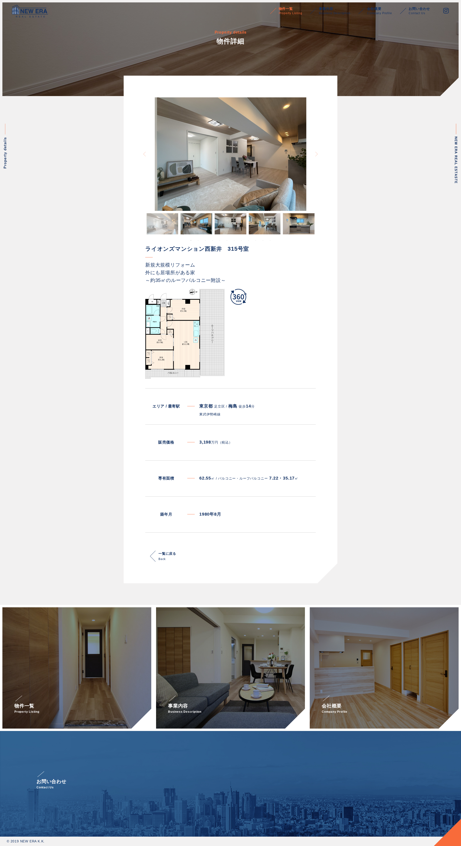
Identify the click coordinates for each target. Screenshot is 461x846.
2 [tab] (198, 240)
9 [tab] (248, 240)
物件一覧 (290, 11)
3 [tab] (205, 240)
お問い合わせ (419, 11)
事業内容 (334, 11)
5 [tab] (219, 240)
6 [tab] (226, 240)
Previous (144, 154)
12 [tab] (270, 240)
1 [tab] (190, 240)
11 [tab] (263, 240)
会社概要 (379, 11)
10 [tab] (255, 240)
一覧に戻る (167, 556)
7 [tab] (234, 240)
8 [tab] (241, 240)
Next (316, 154)
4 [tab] (212, 240)
